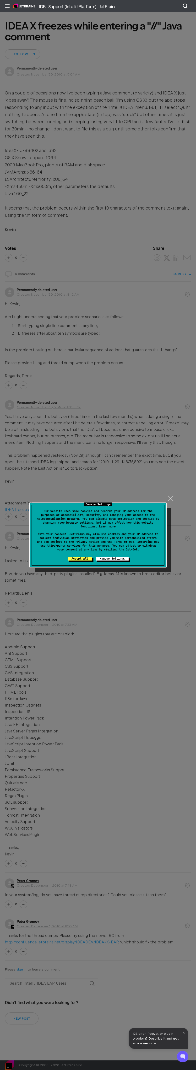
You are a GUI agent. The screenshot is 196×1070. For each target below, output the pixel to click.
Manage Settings (112, 559)
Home (24, 6)
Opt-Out (131, 549)
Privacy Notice (87, 542)
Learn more (107, 526)
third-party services (64, 546)
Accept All (79, 559)
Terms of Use (124, 542)
